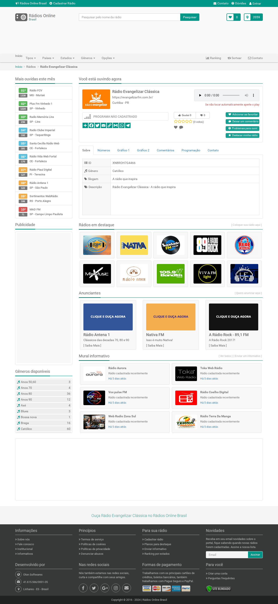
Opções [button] (107, 58)
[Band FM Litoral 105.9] (171, 274)
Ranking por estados (157, 553)
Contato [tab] (213, 150)
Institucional (25, 549)
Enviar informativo (155, 549)
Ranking (215, 58)
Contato (222, 3)
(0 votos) (198, 122)
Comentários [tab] (165, 150)
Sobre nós (23, 539)
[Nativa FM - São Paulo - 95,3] (134, 245)
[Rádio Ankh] (134, 274)
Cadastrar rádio (153, 539)
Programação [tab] (191, 150)
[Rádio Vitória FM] (97, 245)
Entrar (257, 3)
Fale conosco (25, 544)
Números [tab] (104, 150)
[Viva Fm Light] (207, 274)
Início (18, 66)
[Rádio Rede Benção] (244, 245)
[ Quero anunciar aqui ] (248, 293)
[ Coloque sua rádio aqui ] (246, 225)
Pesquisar (190, 17)
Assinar (255, 554)
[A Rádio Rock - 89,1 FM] (207, 245)
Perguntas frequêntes (221, 578)
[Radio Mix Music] (97, 274)
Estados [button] (66, 58)
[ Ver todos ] (225, 356)
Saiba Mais (92, 345)
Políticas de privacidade (95, 549)
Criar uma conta (217, 573)
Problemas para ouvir (244, 128)
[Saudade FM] (171, 245)
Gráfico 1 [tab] (123, 150)
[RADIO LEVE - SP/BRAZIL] (244, 274)
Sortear (236, 58)
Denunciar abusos (91, 553)
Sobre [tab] (86, 150)
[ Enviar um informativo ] (247, 356)
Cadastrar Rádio (64, 3)
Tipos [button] (30, 58)
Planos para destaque (157, 544)
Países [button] (47, 58)
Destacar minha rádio (244, 135)
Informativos (25, 553)
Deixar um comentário (244, 121)
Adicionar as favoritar (244, 114)
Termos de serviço (92, 539)
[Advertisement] (139, 37)
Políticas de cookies (93, 544)
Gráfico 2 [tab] (143, 150)
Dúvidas (240, 3)
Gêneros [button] (87, 58)
